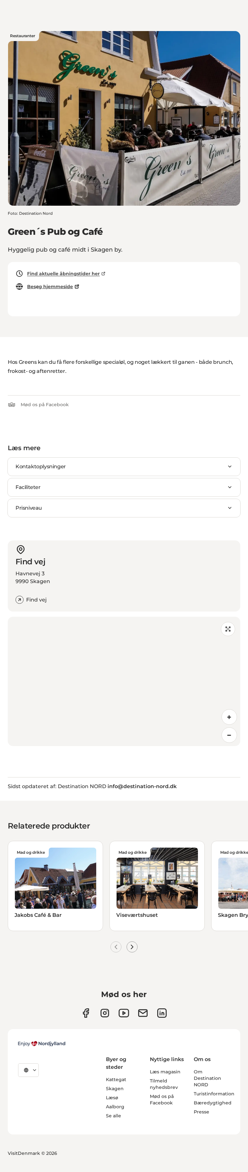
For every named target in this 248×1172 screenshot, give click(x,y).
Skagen (115, 1088)
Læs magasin (165, 1072)
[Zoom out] (229, 735)
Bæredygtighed (213, 1103)
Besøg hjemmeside (50, 286)
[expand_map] (228, 629)
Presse (201, 1112)
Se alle (113, 1116)
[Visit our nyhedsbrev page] (143, 1013)
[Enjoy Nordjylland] (41, 1044)
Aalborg (115, 1107)
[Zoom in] (229, 717)
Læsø (112, 1098)
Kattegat (116, 1079)
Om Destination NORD (207, 1078)
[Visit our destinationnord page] (162, 1013)
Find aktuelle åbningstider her (63, 274)
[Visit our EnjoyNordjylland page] (123, 1013)
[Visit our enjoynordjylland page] (85, 1013)
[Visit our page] (104, 1013)
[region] (124, 681)
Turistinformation (214, 1094)
